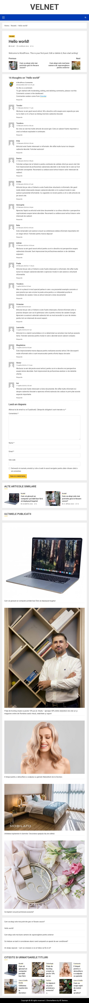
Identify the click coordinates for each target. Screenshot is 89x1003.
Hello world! (9, 928)
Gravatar (43, 96)
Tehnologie (49, 963)
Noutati (12, 36)
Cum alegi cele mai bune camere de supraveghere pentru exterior (29, 935)
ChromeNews (51, 1000)
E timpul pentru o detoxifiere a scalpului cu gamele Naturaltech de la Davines (33, 777)
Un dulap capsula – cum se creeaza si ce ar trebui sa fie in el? (27, 948)
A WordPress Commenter (24, 82)
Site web (12, 460)
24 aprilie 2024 (23, 46)
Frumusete (77, 963)
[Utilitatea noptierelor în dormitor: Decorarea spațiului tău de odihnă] (10, 986)
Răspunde (19, 100)
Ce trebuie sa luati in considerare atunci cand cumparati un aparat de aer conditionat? (36, 941)
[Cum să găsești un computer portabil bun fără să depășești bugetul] (11, 498)
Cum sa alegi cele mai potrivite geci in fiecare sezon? (71, 498)
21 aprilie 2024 (69, 504)
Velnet (44, 7)
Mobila (21, 983)
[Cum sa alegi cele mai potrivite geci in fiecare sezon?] (53, 498)
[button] (3, 17)
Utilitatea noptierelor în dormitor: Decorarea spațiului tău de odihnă (29, 834)
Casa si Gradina (23, 980)
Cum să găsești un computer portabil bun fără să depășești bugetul (32, 498)
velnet (12, 46)
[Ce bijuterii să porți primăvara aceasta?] (38, 986)
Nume (11, 443)
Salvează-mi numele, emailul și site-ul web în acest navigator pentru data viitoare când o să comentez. (44, 469)
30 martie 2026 (27, 504)
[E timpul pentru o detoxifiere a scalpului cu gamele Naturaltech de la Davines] (65, 969)
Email (11, 451)
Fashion (48, 980)
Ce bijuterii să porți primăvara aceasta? (19, 912)
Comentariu (13, 413)
